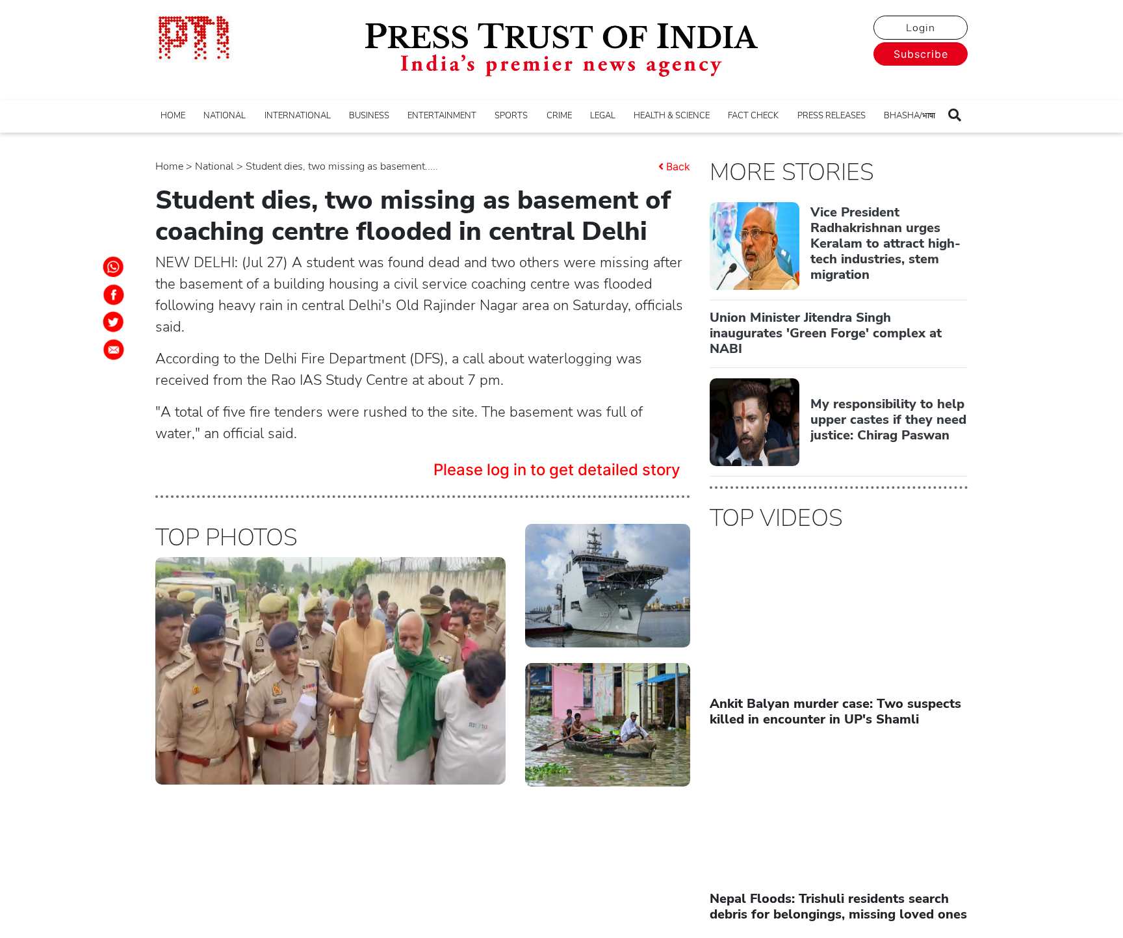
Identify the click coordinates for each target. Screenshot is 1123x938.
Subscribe (921, 53)
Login (920, 28)
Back (678, 166)
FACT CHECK (753, 116)
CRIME (559, 116)
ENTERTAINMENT (441, 116)
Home (169, 166)
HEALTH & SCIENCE (672, 116)
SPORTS (511, 116)
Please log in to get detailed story (556, 469)
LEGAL (602, 116)
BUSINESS (369, 116)
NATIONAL (224, 116)
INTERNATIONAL (298, 116)
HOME (173, 116)
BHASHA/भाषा (909, 116)
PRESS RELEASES (831, 116)
